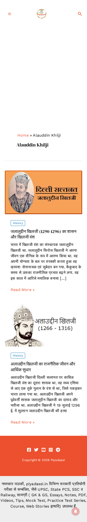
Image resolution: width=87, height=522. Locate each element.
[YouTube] (43, 450)
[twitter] (36, 450)
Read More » (23, 289)
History (18, 223)
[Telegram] (58, 450)
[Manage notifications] (76, 511)
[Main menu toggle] (9, 14)
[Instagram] (51, 450)
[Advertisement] (43, 73)
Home (23, 135)
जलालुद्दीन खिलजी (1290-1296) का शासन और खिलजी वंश (43, 234)
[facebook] (29, 450)
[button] (80, 14)
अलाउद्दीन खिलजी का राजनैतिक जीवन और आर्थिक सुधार (43, 366)
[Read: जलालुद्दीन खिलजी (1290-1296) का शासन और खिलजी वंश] (43, 192)
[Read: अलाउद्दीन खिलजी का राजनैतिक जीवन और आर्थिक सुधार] (43, 324)
